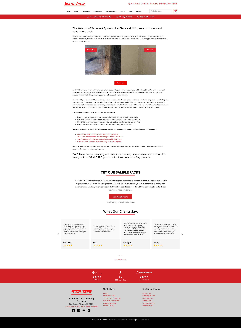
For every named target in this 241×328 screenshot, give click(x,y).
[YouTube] (84, 310)
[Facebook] (73, 310)
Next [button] (182, 234)
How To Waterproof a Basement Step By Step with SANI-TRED (99, 139)
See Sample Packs (120, 197)
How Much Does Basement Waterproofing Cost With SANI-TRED (100, 137)
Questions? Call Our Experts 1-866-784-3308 (152, 3)
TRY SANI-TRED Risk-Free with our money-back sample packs (99, 142)
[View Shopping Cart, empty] (175, 11)
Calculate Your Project (111, 301)
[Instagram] (78, 310)
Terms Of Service (148, 303)
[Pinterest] (89, 310)
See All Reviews (120, 260)
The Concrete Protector (126, 320)
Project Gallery (108, 306)
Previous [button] (58, 234)
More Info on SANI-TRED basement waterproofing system (97, 134)
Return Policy (147, 301)
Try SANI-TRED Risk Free (112, 298)
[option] (75, 234)
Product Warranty (109, 303)
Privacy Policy (147, 306)
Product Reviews (109, 296)
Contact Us (146, 293)
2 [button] (122, 255)
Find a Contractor (142, 320)
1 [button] (119, 255)
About (105, 293)
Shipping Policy (147, 298)
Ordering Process (148, 296)
